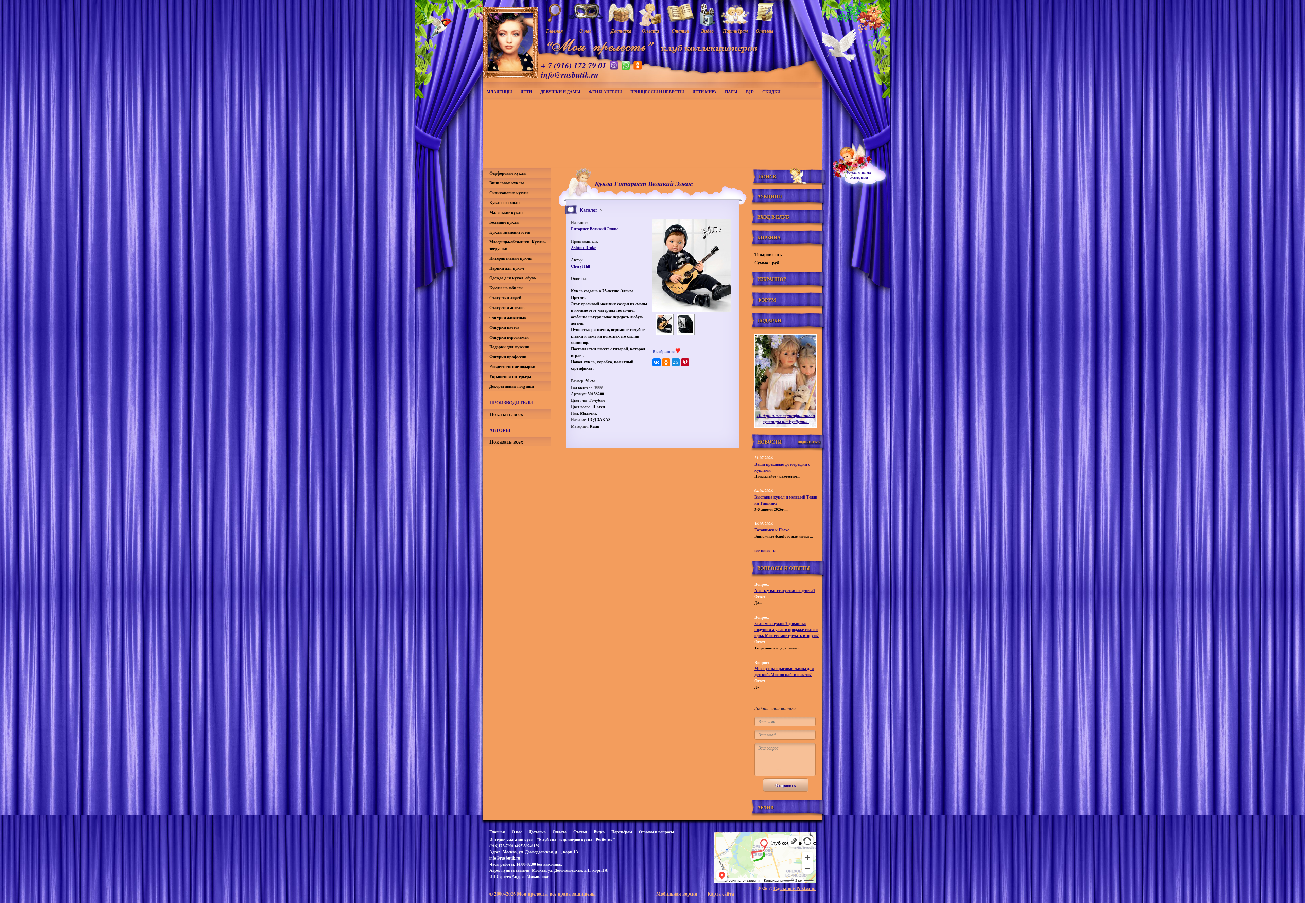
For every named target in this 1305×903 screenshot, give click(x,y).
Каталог (588, 209)
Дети (526, 92)
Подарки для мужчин (509, 347)
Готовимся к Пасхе (771, 530)
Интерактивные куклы (510, 258)
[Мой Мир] (676, 362)
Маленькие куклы (506, 212)
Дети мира (704, 92)
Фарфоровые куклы (507, 173)
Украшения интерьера (510, 376)
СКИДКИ (771, 92)
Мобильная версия (676, 893)
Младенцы (499, 92)
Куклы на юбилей (506, 288)
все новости (765, 551)
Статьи (580, 832)
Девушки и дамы (560, 92)
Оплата (560, 832)
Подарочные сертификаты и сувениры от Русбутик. (786, 418)
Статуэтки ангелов (506, 307)
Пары (731, 92)
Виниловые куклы (506, 183)
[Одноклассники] (666, 362)
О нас (517, 832)
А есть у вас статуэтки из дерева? (784, 590)
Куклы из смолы (504, 202)
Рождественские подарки (512, 366)
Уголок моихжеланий (858, 174)
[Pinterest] (685, 362)
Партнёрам (621, 832)
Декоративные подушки (511, 386)
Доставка (537, 832)
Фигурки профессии (507, 357)
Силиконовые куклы (508, 193)
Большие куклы (504, 222)
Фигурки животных (507, 317)
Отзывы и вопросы (656, 832)
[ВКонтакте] (656, 362)
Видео (599, 832)
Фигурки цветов (504, 327)
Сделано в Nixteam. (794, 888)
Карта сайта (721, 893)
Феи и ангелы (605, 92)
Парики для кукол (506, 268)
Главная (497, 832)
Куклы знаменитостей (509, 232)
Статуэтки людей (505, 298)
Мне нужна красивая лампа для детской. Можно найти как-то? (784, 672)
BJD (750, 92)
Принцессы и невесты (657, 92)
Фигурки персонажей (509, 337)
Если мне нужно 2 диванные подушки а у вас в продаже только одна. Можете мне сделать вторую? (786, 629)
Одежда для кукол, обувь (512, 278)
